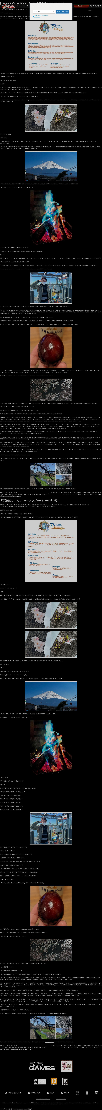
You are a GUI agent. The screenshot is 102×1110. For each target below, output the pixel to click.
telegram (20, 1109)
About (24, 6)
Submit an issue (61, 1099)
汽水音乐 (2, 1109)
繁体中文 (90, 11)
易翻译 (30, 1109)
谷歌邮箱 (14, 1109)
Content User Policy (43, 1099)
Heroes (29, 6)
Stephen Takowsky (29, 9)
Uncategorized (50, 489)
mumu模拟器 (8, 1109)
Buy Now (81, 6)
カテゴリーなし (49, 1042)
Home (19, 6)
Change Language (62, 12)
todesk (25, 1109)
